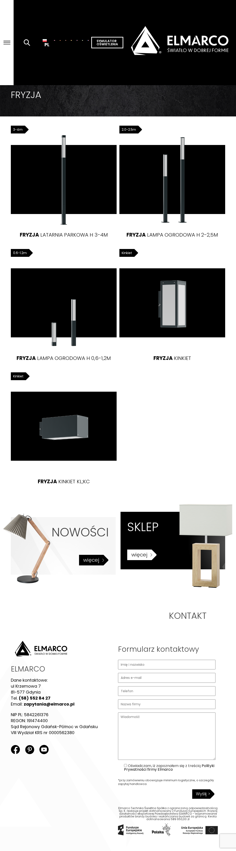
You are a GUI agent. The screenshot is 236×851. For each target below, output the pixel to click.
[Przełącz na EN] (54, 40)
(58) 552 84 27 (34, 698)
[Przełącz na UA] (82, 40)
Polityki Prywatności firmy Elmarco (169, 767)
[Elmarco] (179, 42)
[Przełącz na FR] (88, 40)
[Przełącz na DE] (60, 40)
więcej (91, 560)
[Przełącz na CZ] (77, 40)
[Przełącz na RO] (65, 40)
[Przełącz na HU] (71, 40)
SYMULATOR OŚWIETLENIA (107, 42)
